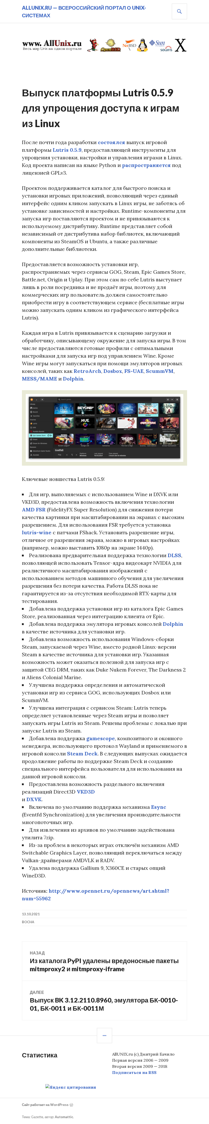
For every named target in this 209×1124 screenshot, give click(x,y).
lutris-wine (36, 532)
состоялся (111, 142)
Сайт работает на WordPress (45, 1105)
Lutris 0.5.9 (67, 150)
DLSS (174, 555)
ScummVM (160, 371)
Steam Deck (82, 753)
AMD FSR (34, 509)
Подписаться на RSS (134, 1072)
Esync (158, 807)
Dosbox (112, 371)
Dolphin (73, 378)
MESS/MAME (39, 378)
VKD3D (86, 791)
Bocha (28, 922)
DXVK (34, 799)
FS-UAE (133, 371)
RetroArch (87, 371)
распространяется (146, 165)
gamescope (100, 738)
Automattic (64, 1117)
